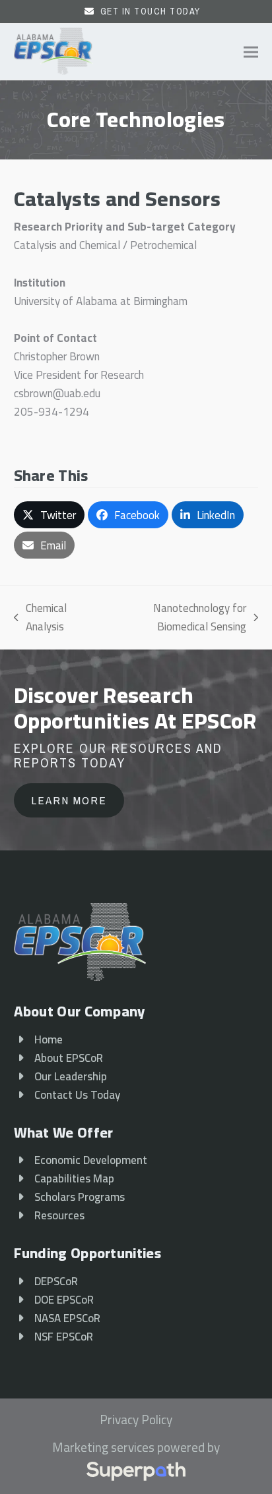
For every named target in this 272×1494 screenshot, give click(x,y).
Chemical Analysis (40, 617)
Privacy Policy (136, 1420)
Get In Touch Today (150, 11)
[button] (251, 51)
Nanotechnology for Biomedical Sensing (174, 617)
